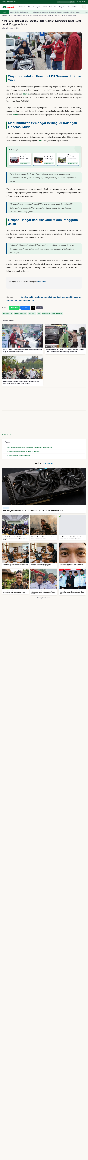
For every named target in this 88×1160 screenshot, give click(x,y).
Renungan (36, 7)
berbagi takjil (12, 15)
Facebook (25, 308)
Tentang (78, 1)
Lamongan (32, 313)
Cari (72, 1)
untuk (41, 140)
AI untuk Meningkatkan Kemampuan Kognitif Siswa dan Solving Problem (24, 12)
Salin (39, 308)
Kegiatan (62, 7)
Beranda (22, 7)
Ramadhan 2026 (57, 313)
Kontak (84, 1)
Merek (26, 93)
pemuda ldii (46, 313)
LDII (8, 6)
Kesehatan (53, 7)
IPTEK (45, 7)
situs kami (41, 281)
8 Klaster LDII (72, 7)
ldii (39, 313)
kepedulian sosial (20, 313)
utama (15, 114)
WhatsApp (14, 308)
